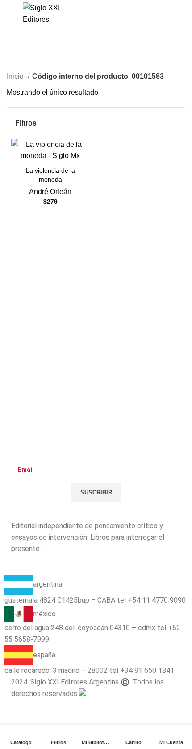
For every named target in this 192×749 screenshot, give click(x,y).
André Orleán (50, 191)
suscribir (96, 492)
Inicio (16, 76)
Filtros (26, 123)
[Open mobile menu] (10, 14)
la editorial (27, 569)
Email (20, 452)
